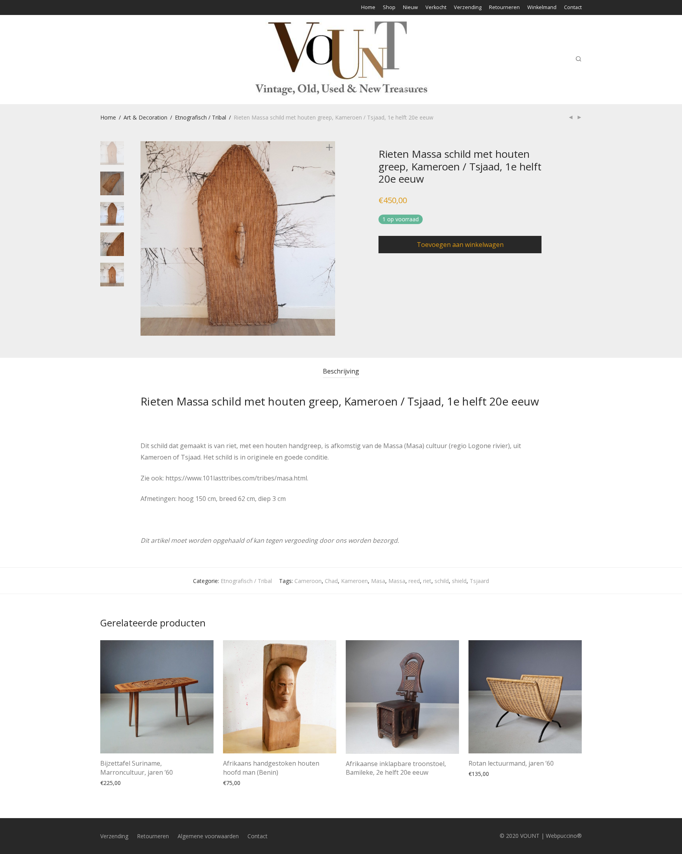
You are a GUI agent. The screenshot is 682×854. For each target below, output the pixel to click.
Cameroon (308, 581)
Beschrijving (341, 371)
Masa (378, 581)
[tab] (341, 371)
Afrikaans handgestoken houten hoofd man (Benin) (271, 767)
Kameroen (354, 581)
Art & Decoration (145, 117)
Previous (145, 238)
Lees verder (357, 782)
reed (414, 581)
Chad (331, 581)
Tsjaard (479, 581)
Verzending (468, 7)
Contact (573, 7)
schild (442, 581)
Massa (396, 581)
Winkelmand (541, 7)
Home (368, 7)
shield (459, 581)
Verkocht (435, 7)
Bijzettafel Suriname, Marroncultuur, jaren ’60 (136, 767)
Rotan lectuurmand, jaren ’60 (511, 763)
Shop (389, 7)
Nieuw (410, 7)
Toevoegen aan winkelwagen (460, 244)
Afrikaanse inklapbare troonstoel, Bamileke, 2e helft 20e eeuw (396, 768)
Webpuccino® (564, 835)
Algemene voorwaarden (208, 836)
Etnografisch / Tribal (200, 117)
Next (330, 238)
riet (427, 581)
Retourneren (504, 7)
